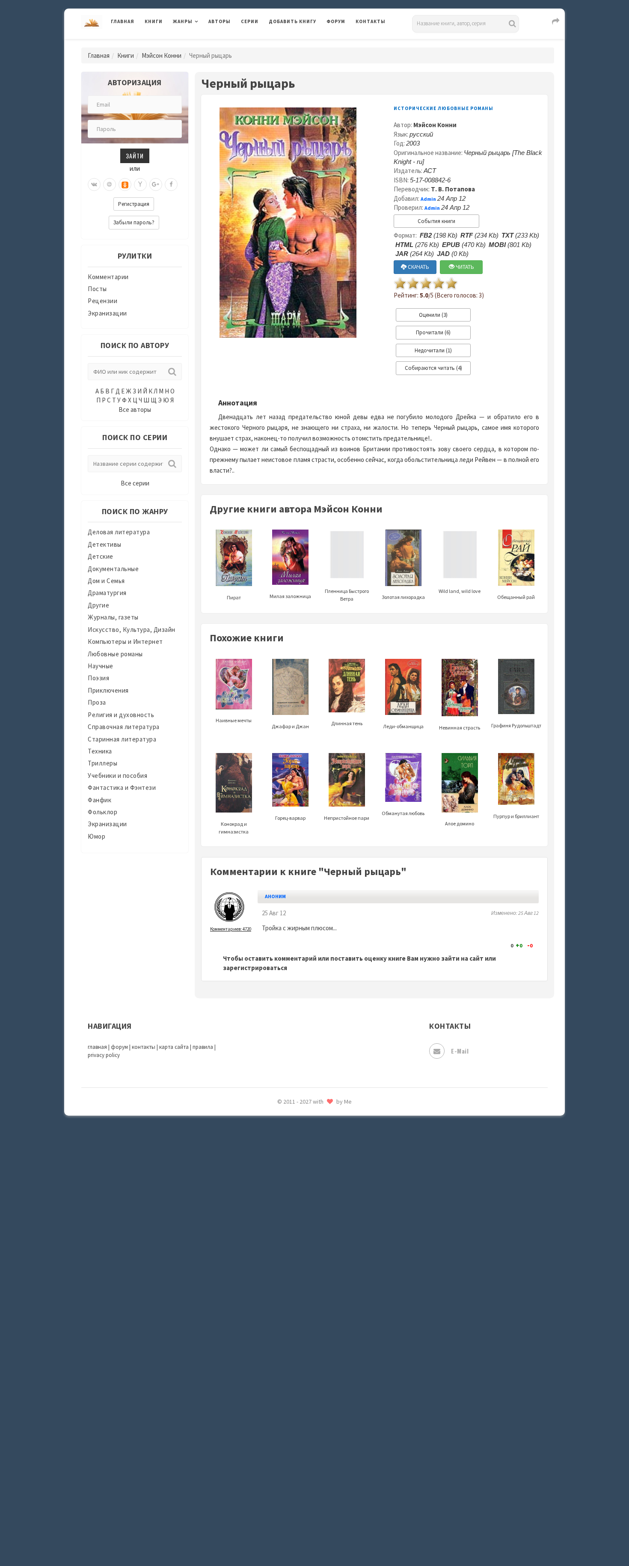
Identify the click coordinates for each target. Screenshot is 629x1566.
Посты (97, 289)
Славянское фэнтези (300, 1250)
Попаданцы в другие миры (309, 1135)
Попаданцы (287, 1116)
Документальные (113, 569)
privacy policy (104, 1055)
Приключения (108, 690)
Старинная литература (122, 739)
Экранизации (107, 313)
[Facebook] (171, 184)
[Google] (155, 184)
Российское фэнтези (301, 1212)
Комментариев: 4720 (230, 929)
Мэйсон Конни (161, 55)
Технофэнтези (291, 1365)
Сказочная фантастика (304, 1231)
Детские (100, 556)
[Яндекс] (140, 184)
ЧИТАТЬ (464, 267)
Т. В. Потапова (453, 189)
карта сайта (174, 1047)
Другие (98, 605)
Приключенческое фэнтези (310, 1173)
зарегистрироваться (255, 968)
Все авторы (135, 409)
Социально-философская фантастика (326, 1307)
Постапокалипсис (297, 1154)
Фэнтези (282, 1422)
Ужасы (279, 1384)
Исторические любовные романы (443, 108)
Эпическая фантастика (304, 1460)
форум (119, 1047)
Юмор (96, 836)
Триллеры (102, 763)
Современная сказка (299, 1288)
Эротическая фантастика (307, 1498)
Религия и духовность (121, 715)
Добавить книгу (292, 21)
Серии (249, 21)
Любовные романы (115, 654)
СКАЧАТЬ (417, 267)
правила (203, 1047)
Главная (122, 21)
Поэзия (98, 678)
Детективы (105, 544)
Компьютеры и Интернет (125, 641)
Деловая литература (299, 44)
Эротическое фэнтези (302, 1518)
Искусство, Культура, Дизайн (131, 629)
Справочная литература (124, 727)
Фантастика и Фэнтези (122, 787)
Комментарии (108, 277)
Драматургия (107, 593)
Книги (154, 21)
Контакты (371, 21)
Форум (335, 21)
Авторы (219, 21)
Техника (100, 751)
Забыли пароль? (133, 222)
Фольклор (102, 812)
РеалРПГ (281, 1192)
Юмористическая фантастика (314, 1537)
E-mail (460, 1050)
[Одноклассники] (125, 184)
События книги (436, 221)
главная (97, 1047)
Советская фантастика (304, 1269)
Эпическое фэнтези (299, 1480)
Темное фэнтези (294, 1346)
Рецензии (102, 301)
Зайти (135, 155)
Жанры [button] (183, 21)
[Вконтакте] (94, 184)
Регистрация (133, 204)
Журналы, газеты (113, 617)
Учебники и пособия (117, 775)
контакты (143, 1047)
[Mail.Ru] (109, 184)
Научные (100, 666)
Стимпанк (284, 1326)
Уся (275, 1403)
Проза (97, 702)
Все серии (135, 483)
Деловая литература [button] (203, 44)
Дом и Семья (106, 581)
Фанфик (99, 800)
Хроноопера (287, 1441)
